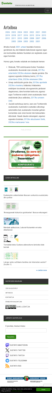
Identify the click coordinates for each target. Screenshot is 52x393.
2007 (38, 38)
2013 (44, 35)
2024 (20, 32)
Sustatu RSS (15, 366)
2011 (13, 38)
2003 (26, 41)
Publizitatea (26, 130)
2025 (13, 32)
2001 (38, 41)
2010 (20, 38)
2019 (7, 35)
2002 (32, 41)
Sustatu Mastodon (19, 345)
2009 (26, 38)
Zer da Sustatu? (11, 288)
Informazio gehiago (17, 391)
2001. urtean (21, 47)
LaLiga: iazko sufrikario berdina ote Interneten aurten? (25, 262)
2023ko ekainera (24, 73)
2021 (38, 32)
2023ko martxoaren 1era (18, 122)
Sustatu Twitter (17, 350)
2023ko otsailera (15, 85)
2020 (44, 32)
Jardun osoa (42, 270)
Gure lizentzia (23, 307)
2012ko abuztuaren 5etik (34, 119)
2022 (32, 32)
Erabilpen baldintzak (13, 302)
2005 (13, 41)
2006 (44, 38)
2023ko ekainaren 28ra (32, 79)
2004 (20, 41)
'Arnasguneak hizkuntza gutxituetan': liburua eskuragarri (25, 212)
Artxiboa (9, 293)
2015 (32, 35)
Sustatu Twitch (17, 356)
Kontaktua (9, 297)
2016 (26, 35)
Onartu (43, 389)
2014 (38, 35)
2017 (20, 35)
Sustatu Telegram (18, 361)
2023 (26, 32)
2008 (32, 38)
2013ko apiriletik (40, 82)
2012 (7, 38)
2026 (7, 32)
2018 (13, 35)
